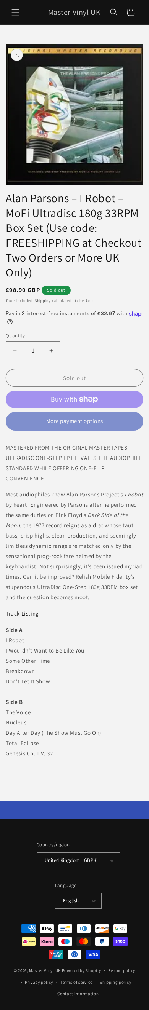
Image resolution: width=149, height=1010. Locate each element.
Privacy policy (39, 982)
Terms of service (76, 982)
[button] (15, 12)
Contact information (78, 993)
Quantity (15, 335)
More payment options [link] (74, 420)
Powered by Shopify (81, 970)
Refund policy (121, 970)
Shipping (43, 300)
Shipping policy (115, 982)
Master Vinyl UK (45, 970)
